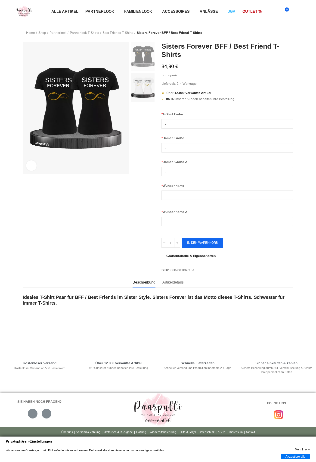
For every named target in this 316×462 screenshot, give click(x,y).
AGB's (221, 432)
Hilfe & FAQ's (188, 432)
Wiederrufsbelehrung (163, 432)
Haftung (141, 432)
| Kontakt (249, 432)
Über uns (67, 432)
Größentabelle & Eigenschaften (191, 256)
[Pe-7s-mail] (32, 413)
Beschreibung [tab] (144, 282)
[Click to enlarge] (31, 165)
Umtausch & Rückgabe (118, 432)
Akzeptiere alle (295, 456)
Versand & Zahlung (88, 432)
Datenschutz (206, 432)
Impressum (236, 432)
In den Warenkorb (202, 242)
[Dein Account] (294, 11)
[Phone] (46, 413)
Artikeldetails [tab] (173, 282)
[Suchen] (275, 11)
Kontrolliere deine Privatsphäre (47, 336)
